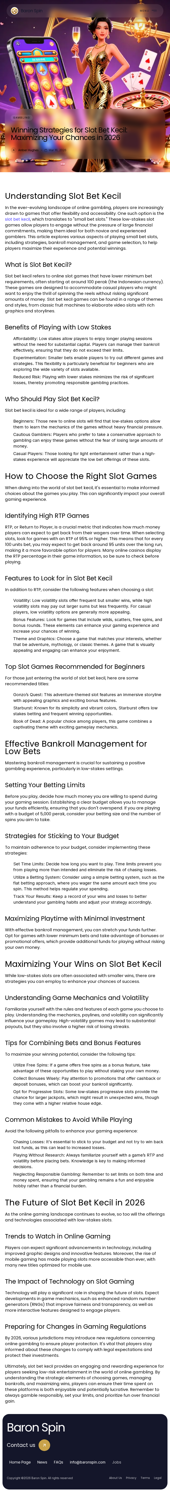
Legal (158, 1478)
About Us (115, 1478)
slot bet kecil (17, 219)
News (42, 1462)
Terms (145, 1478)
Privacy (131, 1478)
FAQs (58, 1462)
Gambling (21, 117)
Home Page (20, 1462)
